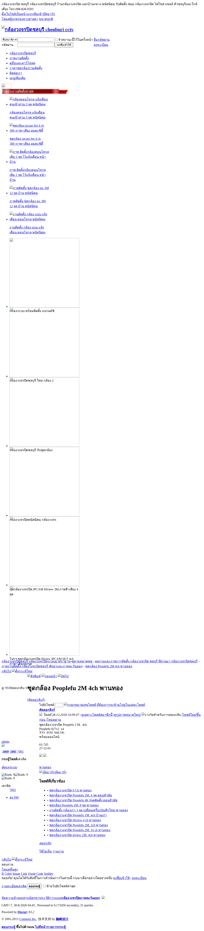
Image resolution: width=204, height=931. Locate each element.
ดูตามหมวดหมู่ (82, 661)
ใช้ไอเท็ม (45, 851)
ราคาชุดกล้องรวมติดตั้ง (26, 68)
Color (8, 873)
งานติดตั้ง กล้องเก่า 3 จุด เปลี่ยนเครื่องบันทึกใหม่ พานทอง (88, 810)
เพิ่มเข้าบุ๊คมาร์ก (44, 14)
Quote (32, 873)
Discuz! (22, 912)
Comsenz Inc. (28, 919)
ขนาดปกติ (46, 19)
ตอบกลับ (45, 843)
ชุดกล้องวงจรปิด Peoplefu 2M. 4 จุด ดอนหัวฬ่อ (80, 795)
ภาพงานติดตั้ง (19, 58)
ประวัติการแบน (50, 898)
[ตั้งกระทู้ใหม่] (22, 671)
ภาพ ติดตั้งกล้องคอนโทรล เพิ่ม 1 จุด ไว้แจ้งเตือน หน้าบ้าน (28, 175)
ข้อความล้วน (11, 898)
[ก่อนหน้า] (49, 676)
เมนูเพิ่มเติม (18, 78)
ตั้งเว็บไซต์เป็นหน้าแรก (17, 14)
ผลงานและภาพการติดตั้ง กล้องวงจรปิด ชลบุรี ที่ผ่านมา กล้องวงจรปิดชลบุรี (146, 661)
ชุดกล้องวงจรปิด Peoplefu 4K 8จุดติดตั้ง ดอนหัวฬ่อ (83, 800)
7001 (20, 751)
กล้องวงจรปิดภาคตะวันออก (81, 898)
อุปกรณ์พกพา (29, 898)
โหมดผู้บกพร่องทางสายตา (20, 19)
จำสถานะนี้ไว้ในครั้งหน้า (75, 39)
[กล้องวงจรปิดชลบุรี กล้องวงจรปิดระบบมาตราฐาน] (38, 29)
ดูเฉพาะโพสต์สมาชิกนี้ (97, 714)
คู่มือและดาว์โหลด (22, 63)
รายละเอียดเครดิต (14, 886)
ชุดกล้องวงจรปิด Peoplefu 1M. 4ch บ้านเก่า (78, 815)
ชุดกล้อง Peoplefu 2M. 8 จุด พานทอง (74, 805)
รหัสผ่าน (7, 45)
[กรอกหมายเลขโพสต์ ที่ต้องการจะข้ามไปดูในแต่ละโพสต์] (104, 705)
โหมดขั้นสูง (10, 869)
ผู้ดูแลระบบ (9, 767)
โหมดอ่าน (54, 719)
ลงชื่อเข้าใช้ (121, 878)
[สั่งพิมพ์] (34, 676)
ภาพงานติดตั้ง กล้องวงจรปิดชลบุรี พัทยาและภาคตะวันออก (42, 666)
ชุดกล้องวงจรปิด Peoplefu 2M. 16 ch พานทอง (79, 830)
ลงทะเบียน (101, 45)
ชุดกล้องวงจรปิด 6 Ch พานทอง (70, 790)
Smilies (48, 873)
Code (39, 873)
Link (24, 873)
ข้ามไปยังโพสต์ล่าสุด (60, 886)
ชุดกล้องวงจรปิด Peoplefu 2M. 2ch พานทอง (78, 825)
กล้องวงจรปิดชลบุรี (23, 53)
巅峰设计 (62, 919)
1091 (13, 751)
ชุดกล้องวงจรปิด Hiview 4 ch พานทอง (75, 820)
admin (5, 741)
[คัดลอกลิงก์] (36, 700)
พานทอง (45, 767)
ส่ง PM (14, 797)
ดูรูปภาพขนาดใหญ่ (127, 714)
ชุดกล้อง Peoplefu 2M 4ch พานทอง (108, 666)
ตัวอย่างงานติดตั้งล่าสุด (17, 91)
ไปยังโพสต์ (46, 705)
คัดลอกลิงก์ (47, 709)
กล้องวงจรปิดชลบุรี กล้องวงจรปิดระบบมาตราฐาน (36, 661)
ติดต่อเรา (16, 73)
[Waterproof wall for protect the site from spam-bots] (103, 898)
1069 (5, 751)
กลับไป (6, 671)
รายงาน (58, 851)
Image (16, 873)
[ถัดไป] (63, 676)
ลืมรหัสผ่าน (102, 39)
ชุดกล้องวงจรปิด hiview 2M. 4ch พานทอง (77, 835)
